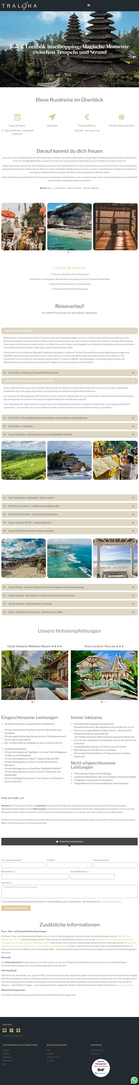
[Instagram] (11, 1030)
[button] (89, 5)
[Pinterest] (18, 1030)
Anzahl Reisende (78, 871)
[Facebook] (4, 1030)
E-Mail (50, 860)
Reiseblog (96, 1045)
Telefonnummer (101, 860)
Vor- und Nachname (11, 860)
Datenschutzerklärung (110, 901)
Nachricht (6, 882)
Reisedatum (7, 871)
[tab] (69, 841)
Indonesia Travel (125, 985)
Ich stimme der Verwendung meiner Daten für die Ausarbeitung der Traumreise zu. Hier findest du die (62, 901)
